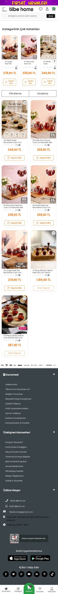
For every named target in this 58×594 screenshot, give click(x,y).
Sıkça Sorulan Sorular (16, 451)
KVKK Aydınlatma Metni (16, 408)
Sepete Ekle (11, 82)
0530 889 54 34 (17, 500)
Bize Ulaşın (13, 490)
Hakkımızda (11, 384)
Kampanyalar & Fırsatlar (17, 422)
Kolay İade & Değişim (16, 447)
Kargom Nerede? (14, 442)
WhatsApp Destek (14, 471)
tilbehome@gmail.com (21, 511)
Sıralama (42, 93)
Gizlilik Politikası (13, 403)
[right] (54, 61)
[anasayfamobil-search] (2, 14)
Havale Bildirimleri (14, 466)
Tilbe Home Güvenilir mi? (17, 389)
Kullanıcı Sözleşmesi (15, 418)
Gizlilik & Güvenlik (13, 480)
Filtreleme (15, 93)
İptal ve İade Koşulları (16, 461)
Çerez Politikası (13, 413)
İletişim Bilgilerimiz (14, 475)
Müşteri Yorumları (14, 394)
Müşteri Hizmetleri (18, 432)
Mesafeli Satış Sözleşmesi (18, 398)
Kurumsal (12, 374)
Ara (51, 16)
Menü (4, 11)
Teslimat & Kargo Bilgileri (17, 456)
